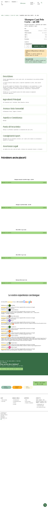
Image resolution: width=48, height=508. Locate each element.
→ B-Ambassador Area (16, 401)
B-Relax (45, 30)
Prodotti (7, 1)
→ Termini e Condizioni (28, 402)
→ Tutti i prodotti (4, 399)
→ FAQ (25, 399)
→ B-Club (14, 404)
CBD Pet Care (14, 15)
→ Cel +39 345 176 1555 (40, 407)
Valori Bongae (31, 3)
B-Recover (40, 30)
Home (2, 15)
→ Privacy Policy (27, 401)
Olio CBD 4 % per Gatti (21, 229)
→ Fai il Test (3, 401)
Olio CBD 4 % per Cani (21, 254)
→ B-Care (14, 402)
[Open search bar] (41, 3)
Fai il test (2, 3)
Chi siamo (38, 3)
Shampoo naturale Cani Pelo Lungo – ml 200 (24, 179)
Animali (7, 15)
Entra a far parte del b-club (40, 383)
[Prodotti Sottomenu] (9, 1)
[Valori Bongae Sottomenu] (34, 3)
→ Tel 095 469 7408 (40, 405)
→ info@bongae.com (40, 404)
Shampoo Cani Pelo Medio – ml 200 (23, 204)
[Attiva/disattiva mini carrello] (44, 2)
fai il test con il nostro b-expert (11, 369)
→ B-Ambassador (15, 399)
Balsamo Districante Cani (21, 280)
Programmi (14, 1)
